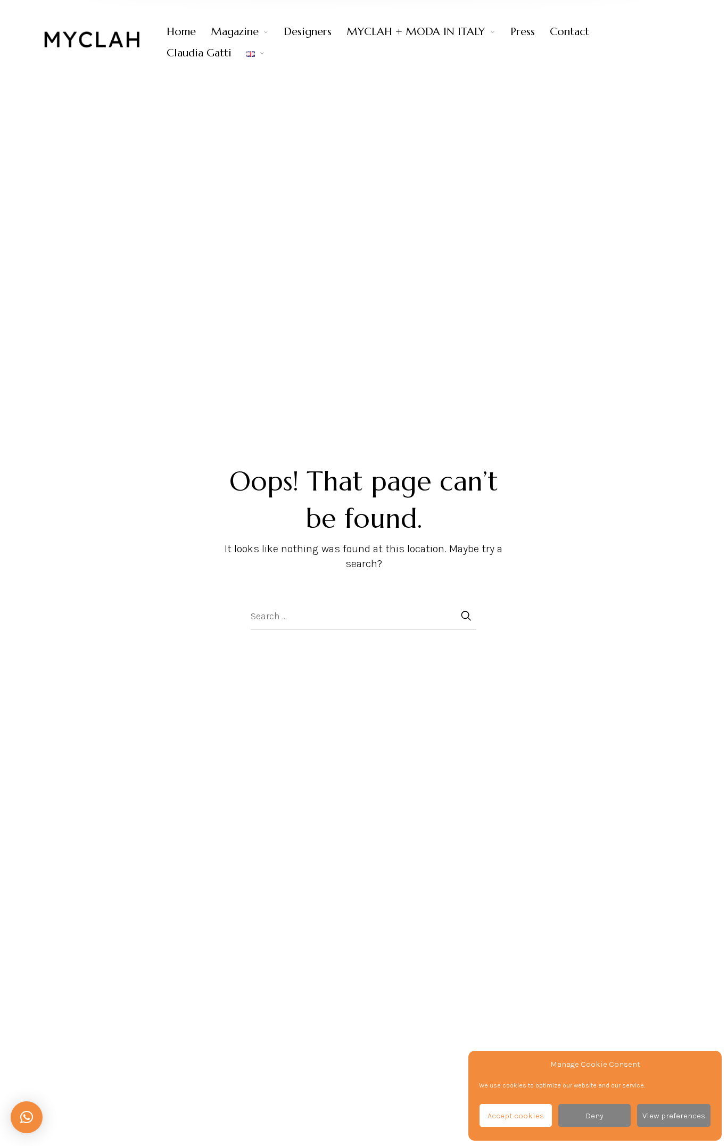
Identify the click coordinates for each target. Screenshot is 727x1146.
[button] (27, 1117)
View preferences (673, 1115)
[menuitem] (189, 32)
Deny (594, 1115)
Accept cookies (516, 1115)
